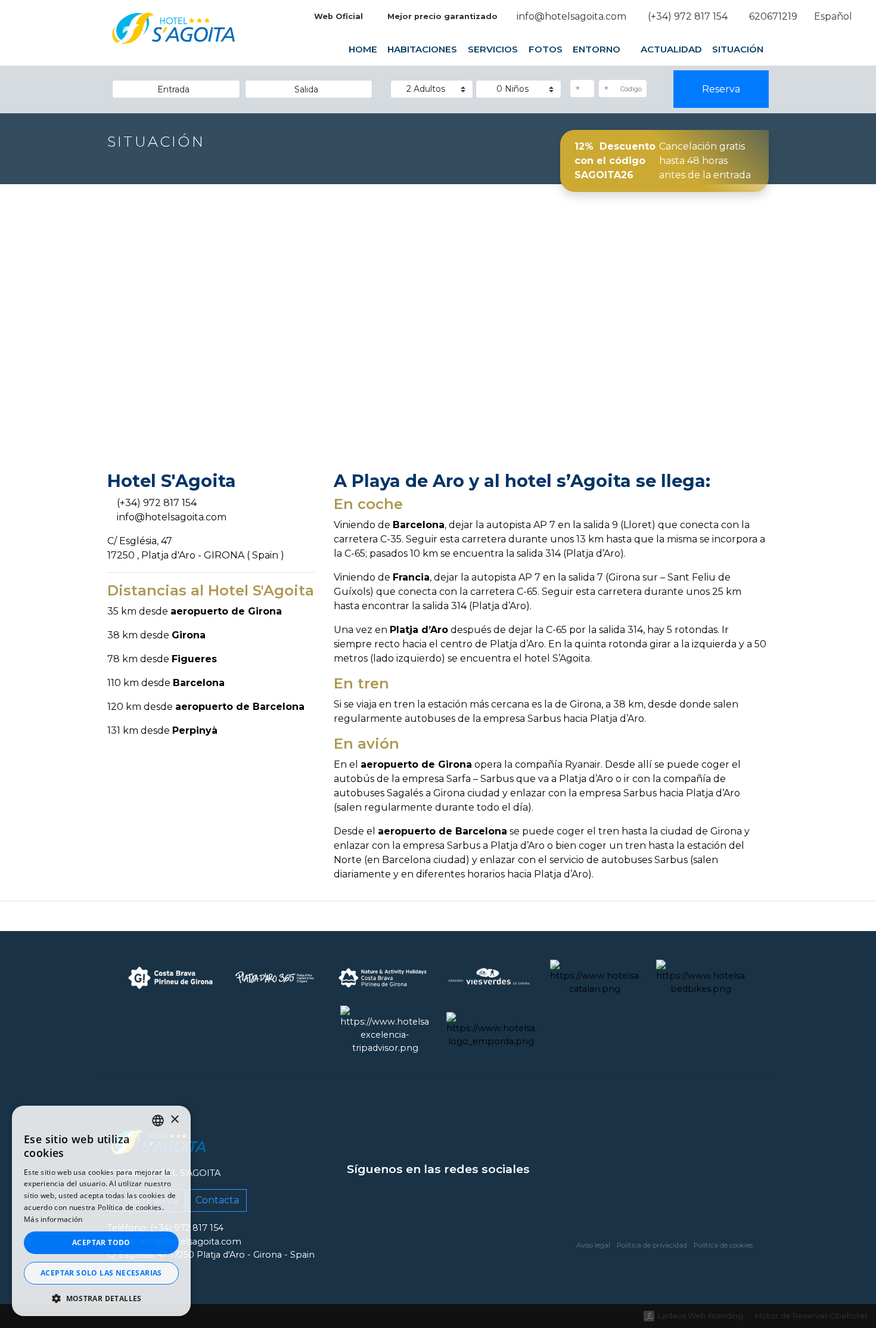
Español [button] (834, 16)
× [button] (174, 1119)
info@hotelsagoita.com (171, 517)
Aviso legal (593, 1245)
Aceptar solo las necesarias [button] (101, 1273)
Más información (53, 1219)
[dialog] (101, 1211)
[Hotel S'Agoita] (173, 37)
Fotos (545, 49)
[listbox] (158, 1121)
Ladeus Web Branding (700, 1315)
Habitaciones (422, 49)
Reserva (721, 89)
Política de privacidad (652, 1245)
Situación (737, 49)
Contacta (217, 1200)
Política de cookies (723, 1245)
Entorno (598, 49)
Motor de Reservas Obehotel (811, 1315)
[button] (101, 1298)
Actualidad (671, 49)
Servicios (493, 49)
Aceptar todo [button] (101, 1242)
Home (363, 49)
